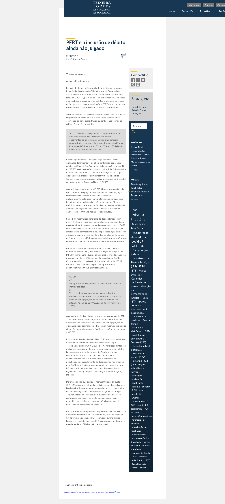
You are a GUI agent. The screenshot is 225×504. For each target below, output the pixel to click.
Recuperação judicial (139, 252)
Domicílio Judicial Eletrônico (140, 348)
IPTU (134, 456)
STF (134, 270)
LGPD (147, 331)
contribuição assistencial (140, 407)
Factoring (137, 360)
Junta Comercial (139, 464)
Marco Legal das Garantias (138, 274)
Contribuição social (138, 355)
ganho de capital (140, 444)
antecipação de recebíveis (138, 429)
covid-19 (137, 241)
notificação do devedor (138, 421)
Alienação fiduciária (138, 226)
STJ (134, 301)
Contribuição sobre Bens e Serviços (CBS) (138, 338)
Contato (208, 5)
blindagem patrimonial (136, 377)
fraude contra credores (138, 318)
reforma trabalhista (140, 447)
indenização (137, 460)
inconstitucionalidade (142, 416)
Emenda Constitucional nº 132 (139, 401)
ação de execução (139, 311)
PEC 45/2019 (140, 410)
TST (148, 460)
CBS (134, 245)
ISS (140, 394)
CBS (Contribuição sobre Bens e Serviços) (139, 366)
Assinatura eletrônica (137, 329)
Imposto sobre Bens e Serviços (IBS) (140, 262)
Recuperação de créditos (140, 235)
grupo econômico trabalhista (140, 440)
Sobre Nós (187, 11)
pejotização (137, 382)
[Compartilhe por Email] (138, 85)
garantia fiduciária (141, 386)
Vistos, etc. (194, 5)
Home (172, 11)
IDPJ (142, 266)
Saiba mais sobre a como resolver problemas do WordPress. (92, 492)
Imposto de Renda (141, 453)
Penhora (143, 456)
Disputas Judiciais (140, 191)
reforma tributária (138, 216)
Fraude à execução (136, 307)
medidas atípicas (140, 434)
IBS (141, 245)
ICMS (145, 297)
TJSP (134, 390)
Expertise (205, 11)
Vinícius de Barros (78, 59)
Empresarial (137, 195)
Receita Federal (139, 467)
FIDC (142, 357)
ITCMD (142, 301)
